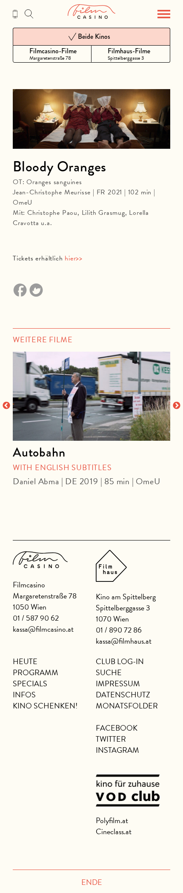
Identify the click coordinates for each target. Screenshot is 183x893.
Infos (24, 694)
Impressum (118, 683)
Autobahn (39, 452)
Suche (109, 672)
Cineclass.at (114, 831)
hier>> (74, 258)
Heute (25, 661)
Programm (35, 672)
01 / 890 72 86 (119, 630)
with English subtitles (62, 467)
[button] (163, 14)
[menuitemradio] (52, 54)
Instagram (117, 750)
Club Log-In (120, 661)
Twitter (111, 739)
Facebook (116, 728)
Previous (6, 406)
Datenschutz (123, 694)
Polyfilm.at (112, 820)
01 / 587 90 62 (36, 618)
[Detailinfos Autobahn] (91, 396)
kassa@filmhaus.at (124, 641)
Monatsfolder (127, 705)
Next (176, 406)
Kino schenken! (45, 705)
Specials (30, 683)
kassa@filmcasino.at (43, 629)
